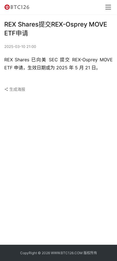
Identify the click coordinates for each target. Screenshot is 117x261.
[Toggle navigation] (108, 7)
